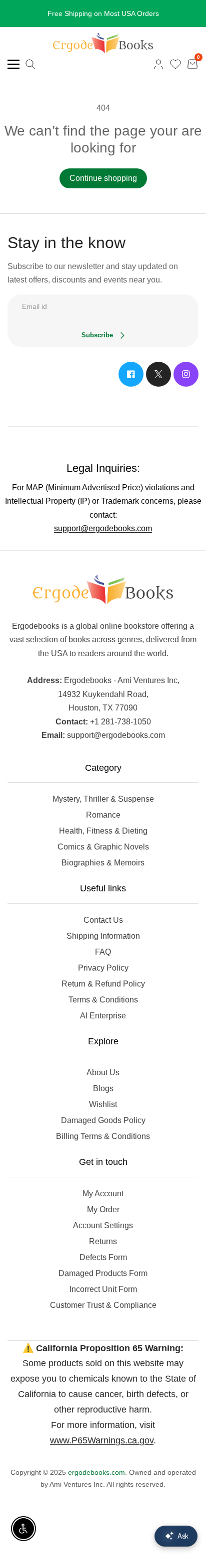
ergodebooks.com (96, 1472)
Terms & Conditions (103, 999)
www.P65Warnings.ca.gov (102, 1440)
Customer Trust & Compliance (103, 1305)
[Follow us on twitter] (158, 374)
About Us (103, 1072)
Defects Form (103, 1257)
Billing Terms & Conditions (103, 1136)
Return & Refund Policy (103, 984)
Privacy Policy (103, 968)
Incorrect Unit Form (103, 1289)
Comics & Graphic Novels (103, 847)
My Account (103, 1193)
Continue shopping (103, 178)
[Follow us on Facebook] (131, 374)
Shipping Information (103, 936)
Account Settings (103, 1225)
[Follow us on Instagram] (186, 374)
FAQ (103, 952)
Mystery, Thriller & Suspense (103, 799)
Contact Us (103, 920)
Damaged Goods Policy (103, 1120)
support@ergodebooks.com (103, 528)
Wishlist (103, 1104)
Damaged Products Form (103, 1273)
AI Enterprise (103, 1015)
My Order (103, 1209)
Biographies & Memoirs (103, 862)
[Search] (30, 64)
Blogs (103, 1088)
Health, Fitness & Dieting (103, 831)
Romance (103, 815)
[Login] (158, 64)
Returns (103, 1241)
